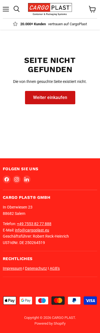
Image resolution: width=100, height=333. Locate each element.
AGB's (55, 268)
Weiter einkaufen (50, 97)
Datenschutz (36, 268)
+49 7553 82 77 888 (34, 224)
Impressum (12, 268)
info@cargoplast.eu (32, 230)
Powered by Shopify (50, 323)
